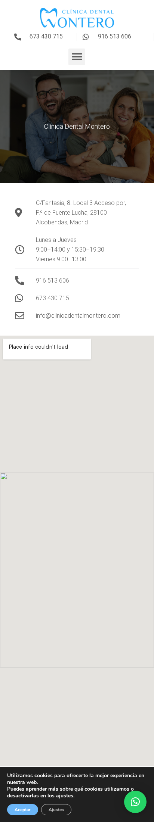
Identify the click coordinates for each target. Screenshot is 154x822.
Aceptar (23, 810)
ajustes (64, 796)
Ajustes (56, 810)
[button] (76, 57)
